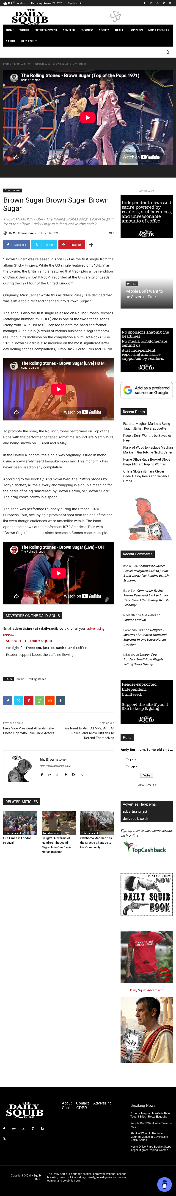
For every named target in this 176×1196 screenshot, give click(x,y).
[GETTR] (157, 3)
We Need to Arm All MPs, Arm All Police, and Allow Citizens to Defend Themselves (89, 733)
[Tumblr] (60, 700)
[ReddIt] (50, 700)
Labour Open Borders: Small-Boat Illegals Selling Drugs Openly (143, 659)
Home (7, 64)
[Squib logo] (34, 16)
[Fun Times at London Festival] (20, 823)
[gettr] (57, 774)
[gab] (49, 774)
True (132, 760)
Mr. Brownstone (23, 233)
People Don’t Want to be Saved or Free (147, 438)
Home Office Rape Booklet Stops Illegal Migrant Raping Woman (146, 462)
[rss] (73, 774)
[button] (167, 52)
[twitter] (81, 774)
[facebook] (41, 774)
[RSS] (42, 1129)
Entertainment (23, 64)
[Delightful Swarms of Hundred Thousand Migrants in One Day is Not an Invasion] (59, 823)
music (20, 679)
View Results (147, 785)
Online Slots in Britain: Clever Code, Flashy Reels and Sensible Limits (146, 476)
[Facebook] (144, 3)
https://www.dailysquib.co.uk (55, 766)
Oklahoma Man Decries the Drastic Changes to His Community (96, 842)
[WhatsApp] (39, 700)
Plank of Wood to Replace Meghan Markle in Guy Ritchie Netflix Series (148, 450)
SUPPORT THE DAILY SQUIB (29, 640)
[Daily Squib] (6, 233)
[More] (91, 244)
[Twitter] (170, 3)
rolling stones (37, 679)
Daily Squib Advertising (146, 990)
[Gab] (151, 3)
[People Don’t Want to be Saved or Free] (147, 278)
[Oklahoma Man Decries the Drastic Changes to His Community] (97, 823)
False (133, 767)
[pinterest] (65, 774)
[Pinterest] (163, 3)
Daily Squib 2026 (33, 1177)
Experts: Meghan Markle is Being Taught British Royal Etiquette (146, 426)
